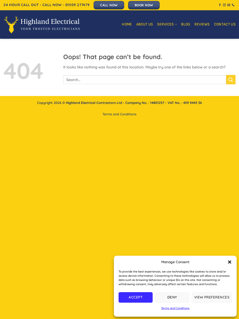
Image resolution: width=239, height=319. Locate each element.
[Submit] (230, 79)
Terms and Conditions (175, 308)
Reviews (202, 24)
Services (165, 24)
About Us (144, 24)
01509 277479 (77, 5)
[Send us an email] (228, 5)
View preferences (211, 297)
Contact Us (224, 24)
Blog (185, 24)
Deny (172, 297)
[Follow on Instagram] (224, 5)
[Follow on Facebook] (219, 5)
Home (127, 24)
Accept (136, 297)
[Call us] (233, 5)
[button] (229, 262)
